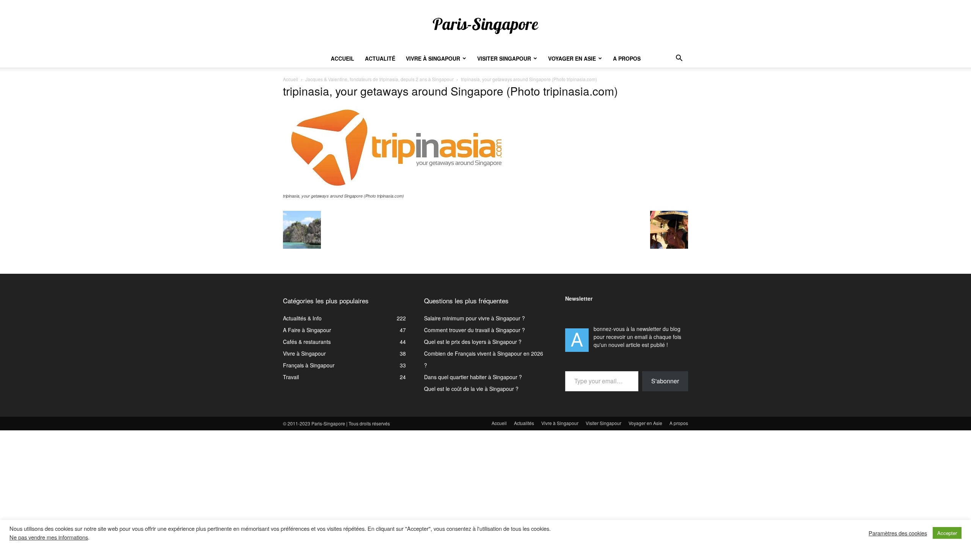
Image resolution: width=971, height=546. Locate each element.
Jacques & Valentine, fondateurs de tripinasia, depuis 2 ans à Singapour (379, 79)
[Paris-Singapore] (485, 25)
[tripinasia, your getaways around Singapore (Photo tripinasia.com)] (397, 188)
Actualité (380, 58)
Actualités (524, 423)
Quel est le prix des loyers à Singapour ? (473, 341)
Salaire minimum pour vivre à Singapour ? (474, 318)
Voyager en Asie (572, 58)
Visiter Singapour (504, 58)
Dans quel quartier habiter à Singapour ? (473, 377)
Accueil (342, 58)
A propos (627, 58)
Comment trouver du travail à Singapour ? (474, 330)
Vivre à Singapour (433, 58)
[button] (679, 59)
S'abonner (665, 381)
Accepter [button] (947, 533)
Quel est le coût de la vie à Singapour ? (471, 388)
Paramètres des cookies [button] (898, 533)
